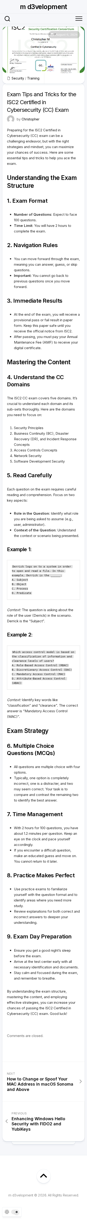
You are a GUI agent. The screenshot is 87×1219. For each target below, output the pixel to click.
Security (18, 78)
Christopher (30, 119)
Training (33, 78)
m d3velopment (43, 7)
